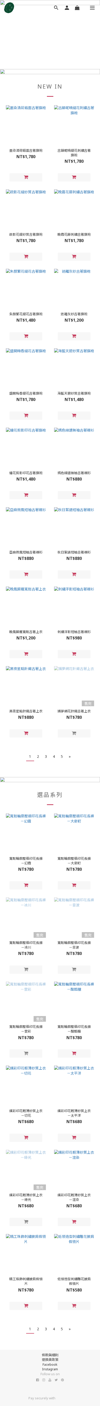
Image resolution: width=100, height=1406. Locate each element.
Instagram (50, 1369)
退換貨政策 (50, 1359)
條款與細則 (50, 1355)
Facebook (50, 1364)
